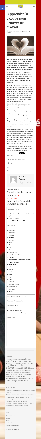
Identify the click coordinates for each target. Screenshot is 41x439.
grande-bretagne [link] (22, 370)
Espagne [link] (11, 257)
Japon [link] (11, 277)
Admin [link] (9, 32)
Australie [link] (11, 235)
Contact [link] (8, 418)
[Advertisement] (19, 333)
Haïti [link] (12, 372)
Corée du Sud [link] (13, 252)
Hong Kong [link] (12, 264)
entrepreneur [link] (22, 363)
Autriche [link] (11, 237)
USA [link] (22, 380)
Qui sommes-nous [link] (10, 415)
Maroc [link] (16, 374)
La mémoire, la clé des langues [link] (19, 194)
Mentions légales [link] (10, 423)
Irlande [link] (11, 269)
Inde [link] (10, 267)
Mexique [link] (11, 281)
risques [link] (18, 376)
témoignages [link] (16, 381)
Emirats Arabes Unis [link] (15, 254)
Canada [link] (11, 245)
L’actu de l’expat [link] (14, 218)
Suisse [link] (11, 291)
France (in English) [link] (14, 262)
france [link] (14, 370)
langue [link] (9, 171)
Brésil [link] (10, 242)
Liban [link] (10, 279)
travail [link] (8, 380)
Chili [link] (10, 247)
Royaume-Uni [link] (13, 286)
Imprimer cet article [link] (15, 163)
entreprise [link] (29, 363)
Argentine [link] (12, 232)
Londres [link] (13, 374)
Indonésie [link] (24, 372)
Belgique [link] (11, 240)
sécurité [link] (24, 378)
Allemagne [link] (12, 230)
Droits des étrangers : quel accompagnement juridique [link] (20, 394)
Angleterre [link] (16, 359)
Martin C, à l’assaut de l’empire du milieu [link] (19, 202)
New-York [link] (28, 374)
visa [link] (26, 381)
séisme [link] (30, 378)
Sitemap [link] (8, 420)
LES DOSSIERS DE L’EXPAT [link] (17, 220)
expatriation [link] (11, 368)
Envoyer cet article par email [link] (17, 159)
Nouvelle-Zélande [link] (14, 284)
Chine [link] (10, 250)
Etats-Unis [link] (16, 365)
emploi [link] (17, 363)
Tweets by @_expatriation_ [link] (15, 301)
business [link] (8, 361)
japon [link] (8, 374)
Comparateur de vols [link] (15, 310)
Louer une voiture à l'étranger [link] (18, 313)
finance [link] (32, 368)
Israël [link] (10, 272)
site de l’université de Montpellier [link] (17, 150)
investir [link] (28, 372)
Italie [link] (10, 274)
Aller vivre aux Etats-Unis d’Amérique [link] (20, 259)
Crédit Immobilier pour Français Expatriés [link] (16, 401)
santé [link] (8, 378)
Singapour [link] (12, 289)
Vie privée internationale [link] (12, 425)
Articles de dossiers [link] (14, 31)
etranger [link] (26, 366)
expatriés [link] (26, 368)
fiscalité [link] (9, 370)
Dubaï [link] (24, 361)
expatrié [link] (19, 368)
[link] (2, 7)
